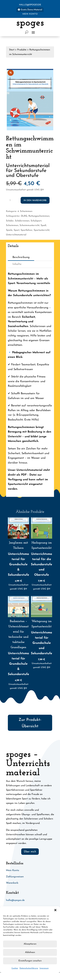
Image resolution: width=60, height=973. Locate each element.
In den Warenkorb (35, 200)
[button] (55, 910)
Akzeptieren (30, 944)
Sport (16, 230)
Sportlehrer (26, 230)
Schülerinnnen (22, 221)
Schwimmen (12, 225)
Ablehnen (30, 952)
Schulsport (36, 221)
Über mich (30, 851)
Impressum (44, 968)
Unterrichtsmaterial (16, 235)
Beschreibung (21, 257)
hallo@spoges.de (30, 5)
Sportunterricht (41, 230)
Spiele (9, 230)
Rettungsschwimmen (38, 216)
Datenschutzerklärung (29, 968)
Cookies (15, 968)
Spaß (43, 225)
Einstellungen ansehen (30, 961)
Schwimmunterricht (29, 225)
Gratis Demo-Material (31, 10)
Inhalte (17, 264)
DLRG (24, 216)
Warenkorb (12, 883)
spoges (30, 23)
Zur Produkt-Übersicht (30, 723)
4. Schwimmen (25, 211)
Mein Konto (30, 14)
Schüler (10, 221)
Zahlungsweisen (15, 876)
